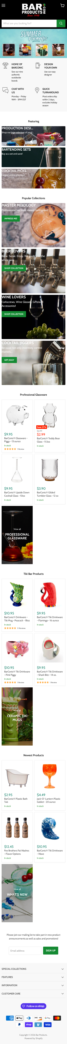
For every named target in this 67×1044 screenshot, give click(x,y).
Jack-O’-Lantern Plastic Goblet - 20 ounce (48, 800)
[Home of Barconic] (17, 72)
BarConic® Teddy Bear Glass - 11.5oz (48, 440)
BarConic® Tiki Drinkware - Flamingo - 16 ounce (50, 619)
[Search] (61, 23)
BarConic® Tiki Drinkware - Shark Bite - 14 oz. (50, 673)
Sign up (50, 950)
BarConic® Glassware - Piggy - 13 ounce (15, 440)
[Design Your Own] (50, 72)
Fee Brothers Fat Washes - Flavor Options (16, 852)
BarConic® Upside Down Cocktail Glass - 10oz (16, 494)
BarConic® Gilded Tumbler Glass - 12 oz (47, 494)
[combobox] (29, 23)
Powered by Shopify (34, 1038)
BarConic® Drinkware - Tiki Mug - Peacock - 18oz (17, 619)
